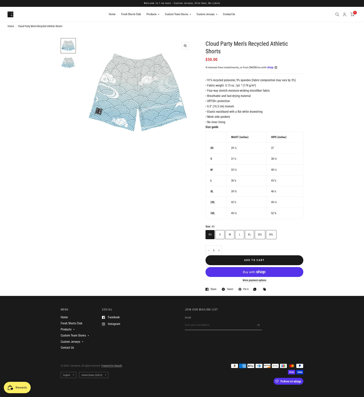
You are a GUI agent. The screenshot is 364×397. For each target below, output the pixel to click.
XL (249, 234)
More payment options (254, 280)
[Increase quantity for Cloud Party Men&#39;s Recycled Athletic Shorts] (219, 250)
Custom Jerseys (206, 14)
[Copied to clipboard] (265, 289)
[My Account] (344, 14)
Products (152, 14)
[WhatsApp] (255, 289)
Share (213, 289)
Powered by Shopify (111, 365)
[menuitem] (112, 14)
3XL (271, 234)
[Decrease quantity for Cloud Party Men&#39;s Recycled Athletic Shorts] (208, 250)
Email (188, 317)
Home (112, 14)
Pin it (246, 289)
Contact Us (229, 14)
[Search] (337, 14)
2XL (260, 234)
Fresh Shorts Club (131, 14)
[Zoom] (185, 46)
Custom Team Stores (176, 14)
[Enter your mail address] (258, 325)
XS (210, 234)
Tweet (230, 289)
